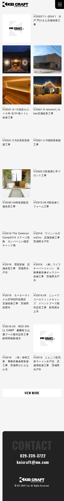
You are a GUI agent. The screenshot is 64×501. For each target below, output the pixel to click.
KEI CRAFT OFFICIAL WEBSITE (32, 479)
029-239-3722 (33, 456)
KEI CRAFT (15, 4)
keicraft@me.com (33, 462)
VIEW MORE (32, 393)
